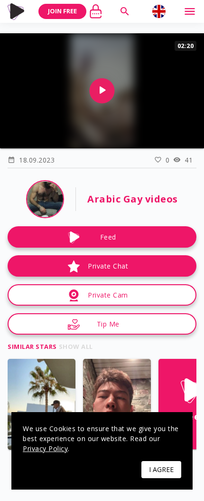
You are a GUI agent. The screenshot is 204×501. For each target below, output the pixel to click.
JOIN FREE (62, 11)
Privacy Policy (45, 448)
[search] (124, 11)
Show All (76, 346)
